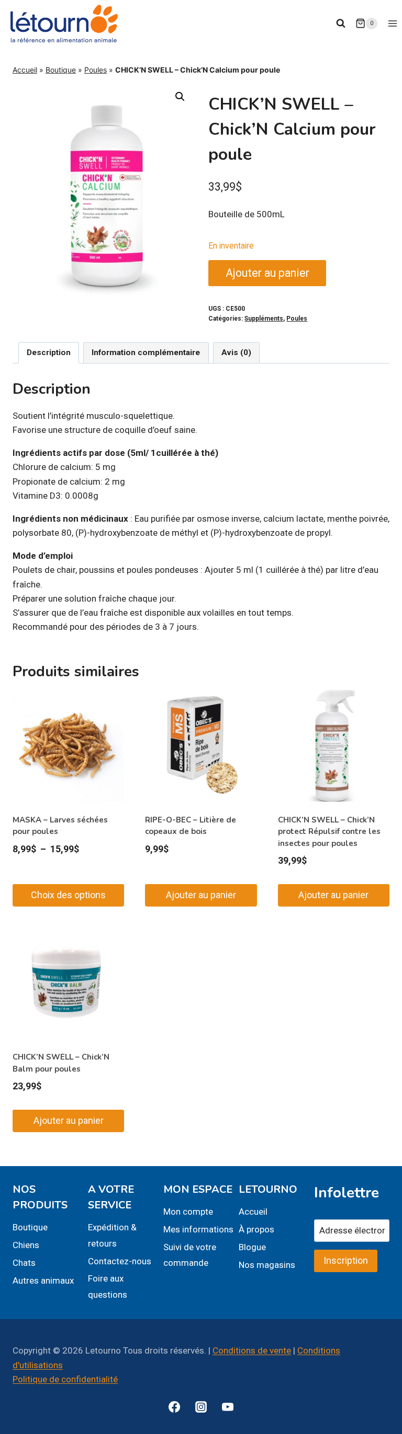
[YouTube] (227, 1406)
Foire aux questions (107, 1286)
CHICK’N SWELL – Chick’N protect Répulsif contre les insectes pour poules (329, 832)
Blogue (252, 1247)
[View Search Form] (340, 23)
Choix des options (68, 894)
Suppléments (263, 318)
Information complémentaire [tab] (146, 352)
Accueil (25, 69)
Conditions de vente (252, 1350)
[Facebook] (174, 1406)
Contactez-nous (119, 1261)
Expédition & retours (112, 1235)
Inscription (345, 1260)
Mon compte (188, 1211)
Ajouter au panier (267, 272)
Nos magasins (267, 1265)
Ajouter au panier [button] (201, 894)
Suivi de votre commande (189, 1255)
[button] (180, 96)
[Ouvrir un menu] (392, 23)
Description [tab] (49, 352)
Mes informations (198, 1229)
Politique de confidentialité (65, 1379)
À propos (256, 1229)
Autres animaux (43, 1280)
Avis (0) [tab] (236, 352)
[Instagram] (201, 1406)
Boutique (61, 69)
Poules (95, 69)
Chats (24, 1262)
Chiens (26, 1245)
